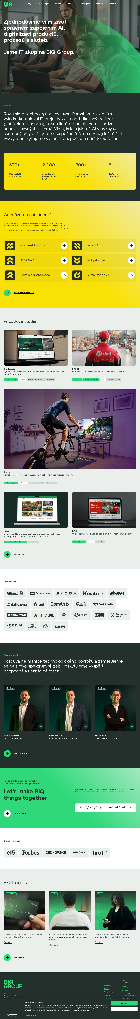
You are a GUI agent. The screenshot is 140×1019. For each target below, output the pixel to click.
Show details (29, 1015)
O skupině (85, 4)
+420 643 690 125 (119, 807)
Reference (71, 4)
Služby (28, 4)
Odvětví (57, 4)
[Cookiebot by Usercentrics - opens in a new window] (12, 1015)
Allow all (124, 1003)
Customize (123, 1009)
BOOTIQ (125, 987)
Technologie (43, 4)
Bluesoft (125, 990)
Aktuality (99, 4)
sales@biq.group (90, 807)
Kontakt (112, 4)
